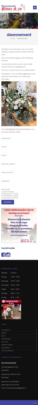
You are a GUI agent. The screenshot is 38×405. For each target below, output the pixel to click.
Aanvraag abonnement (7, 350)
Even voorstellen (5, 330)
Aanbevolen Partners (6, 344)
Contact (3, 336)
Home (12, 38)
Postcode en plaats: (8, 164)
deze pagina (23, 74)
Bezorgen (3, 333)
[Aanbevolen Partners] (19, 226)
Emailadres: (5, 181)
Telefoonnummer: (7, 172)
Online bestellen (5, 347)
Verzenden (8, 202)
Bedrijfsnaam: (6, 138)
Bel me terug (4, 342)
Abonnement (5, 189)
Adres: (3, 155)
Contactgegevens (5, 339)
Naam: (4, 147)
